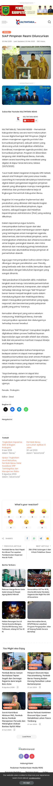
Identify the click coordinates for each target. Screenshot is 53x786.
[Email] (47, 538)
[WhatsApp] (34, 538)
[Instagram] (26, 756)
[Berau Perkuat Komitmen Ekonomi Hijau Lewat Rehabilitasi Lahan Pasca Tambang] (39, 701)
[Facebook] (27, 538)
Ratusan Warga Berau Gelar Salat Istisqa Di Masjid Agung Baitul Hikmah (13, 591)
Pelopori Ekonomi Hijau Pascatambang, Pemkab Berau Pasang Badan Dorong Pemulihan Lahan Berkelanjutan (39, 678)
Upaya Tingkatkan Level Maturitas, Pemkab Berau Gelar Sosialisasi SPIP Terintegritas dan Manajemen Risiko (11, 464)
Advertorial (35, 665)
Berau (6, 32)
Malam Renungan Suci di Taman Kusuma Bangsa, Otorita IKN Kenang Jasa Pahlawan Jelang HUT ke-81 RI (13, 626)
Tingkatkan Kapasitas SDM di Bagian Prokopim (12, 445)
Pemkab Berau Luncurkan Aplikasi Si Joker (36, 445)
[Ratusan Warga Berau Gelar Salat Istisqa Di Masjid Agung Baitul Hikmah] (14, 578)
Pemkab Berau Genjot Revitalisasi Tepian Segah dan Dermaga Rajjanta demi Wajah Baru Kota (12, 678)
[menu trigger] (5, 22)
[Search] (49, 22)
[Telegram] (40, 538)
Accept (26, 783)
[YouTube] (31, 756)
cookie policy (34, 778)
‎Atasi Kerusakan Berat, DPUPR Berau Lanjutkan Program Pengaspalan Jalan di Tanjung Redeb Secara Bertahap (39, 626)
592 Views (41, 41)
